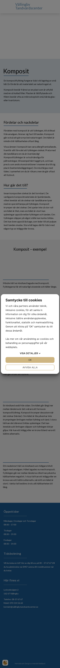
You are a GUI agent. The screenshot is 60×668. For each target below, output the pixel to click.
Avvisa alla (30, 367)
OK (30, 359)
